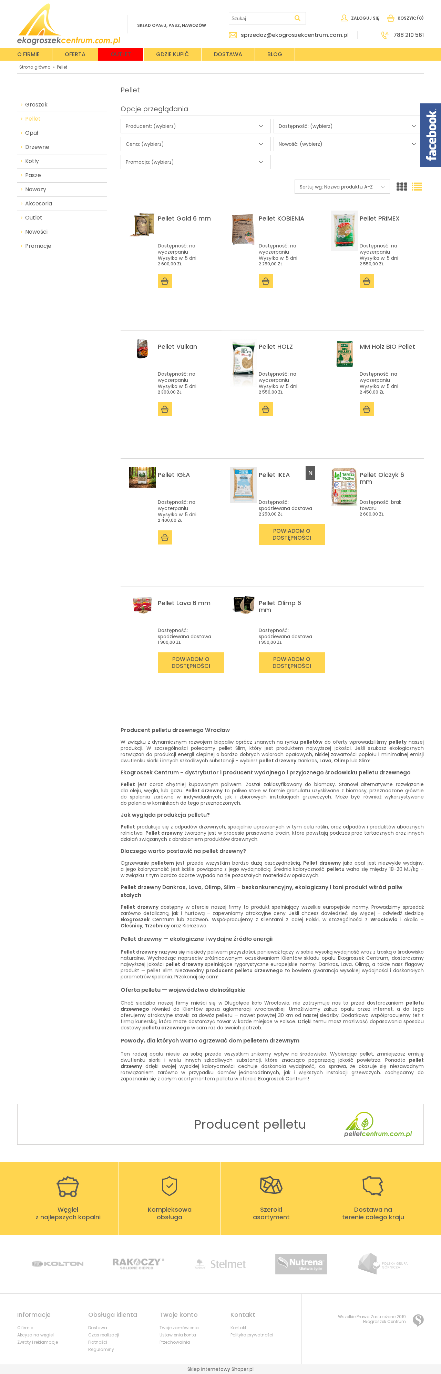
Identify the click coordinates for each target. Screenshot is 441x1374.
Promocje (38, 246)
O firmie (25, 1327)
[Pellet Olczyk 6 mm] (344, 486)
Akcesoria (38, 204)
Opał (31, 133)
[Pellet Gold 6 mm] (142, 225)
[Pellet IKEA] (243, 485)
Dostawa (97, 1327)
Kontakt (238, 1327)
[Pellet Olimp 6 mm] (243, 605)
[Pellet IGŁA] (142, 477)
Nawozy (35, 189)
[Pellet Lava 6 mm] (142, 604)
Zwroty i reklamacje (37, 1342)
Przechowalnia (175, 1342)
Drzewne (37, 147)
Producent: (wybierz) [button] (151, 126)
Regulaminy (101, 1349)
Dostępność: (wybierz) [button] (306, 126)
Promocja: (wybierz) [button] (150, 162)
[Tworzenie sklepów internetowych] (418, 1320)
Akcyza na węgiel (35, 1334)
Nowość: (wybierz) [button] (300, 144)
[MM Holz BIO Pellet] (344, 354)
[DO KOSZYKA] (165, 281)
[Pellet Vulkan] (142, 349)
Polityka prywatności (251, 1334)
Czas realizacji (103, 1334)
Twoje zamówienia (179, 1327)
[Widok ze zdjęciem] (402, 187)
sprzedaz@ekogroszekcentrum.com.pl (295, 35)
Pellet (33, 119)
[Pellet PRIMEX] (344, 231)
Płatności (97, 1342)
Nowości (36, 232)
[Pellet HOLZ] (243, 363)
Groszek (36, 105)
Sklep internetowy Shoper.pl (220, 1369)
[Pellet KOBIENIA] (243, 229)
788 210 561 (408, 35)
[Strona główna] (68, 24)
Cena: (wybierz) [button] (145, 144)
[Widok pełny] (417, 187)
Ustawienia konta (178, 1334)
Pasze (33, 175)
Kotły (32, 161)
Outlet (33, 218)
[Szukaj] (298, 18)
